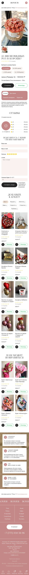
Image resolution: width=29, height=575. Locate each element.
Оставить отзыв (9, 185)
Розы (13, 8)
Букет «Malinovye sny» (6, 380)
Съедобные (7, 516)
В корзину (8, 85)
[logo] (14, 3)
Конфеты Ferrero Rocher (6, 267)
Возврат (21, 514)
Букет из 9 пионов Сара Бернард (21, 380)
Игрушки (12, 202)
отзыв (3, 157)
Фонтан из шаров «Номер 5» (6, 334)
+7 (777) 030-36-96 (2, 3)
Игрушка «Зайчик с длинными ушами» (21, 232)
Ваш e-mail (4, 149)
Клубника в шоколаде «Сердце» (5, 232)
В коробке (7, 514)
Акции (21, 508)
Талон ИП (14, 561)
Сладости (12, 205)
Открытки (22, 205)
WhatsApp (21, 85)
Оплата (22, 516)
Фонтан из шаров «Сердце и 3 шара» (7, 300)
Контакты (21, 519)
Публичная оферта (14, 559)
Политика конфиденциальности (14, 566)
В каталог (14, 527)
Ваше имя (4, 143)
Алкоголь (21, 202)
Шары (4, 205)
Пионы (7, 511)
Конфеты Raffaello (21, 300)
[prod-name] (7, 220)
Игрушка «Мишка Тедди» (20, 267)
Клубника (13, 209)
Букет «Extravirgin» (21, 413)
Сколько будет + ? (7, 177)
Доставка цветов (6, 8)
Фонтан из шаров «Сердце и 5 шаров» (20, 335)
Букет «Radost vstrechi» (5, 414)
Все (5, 202)
